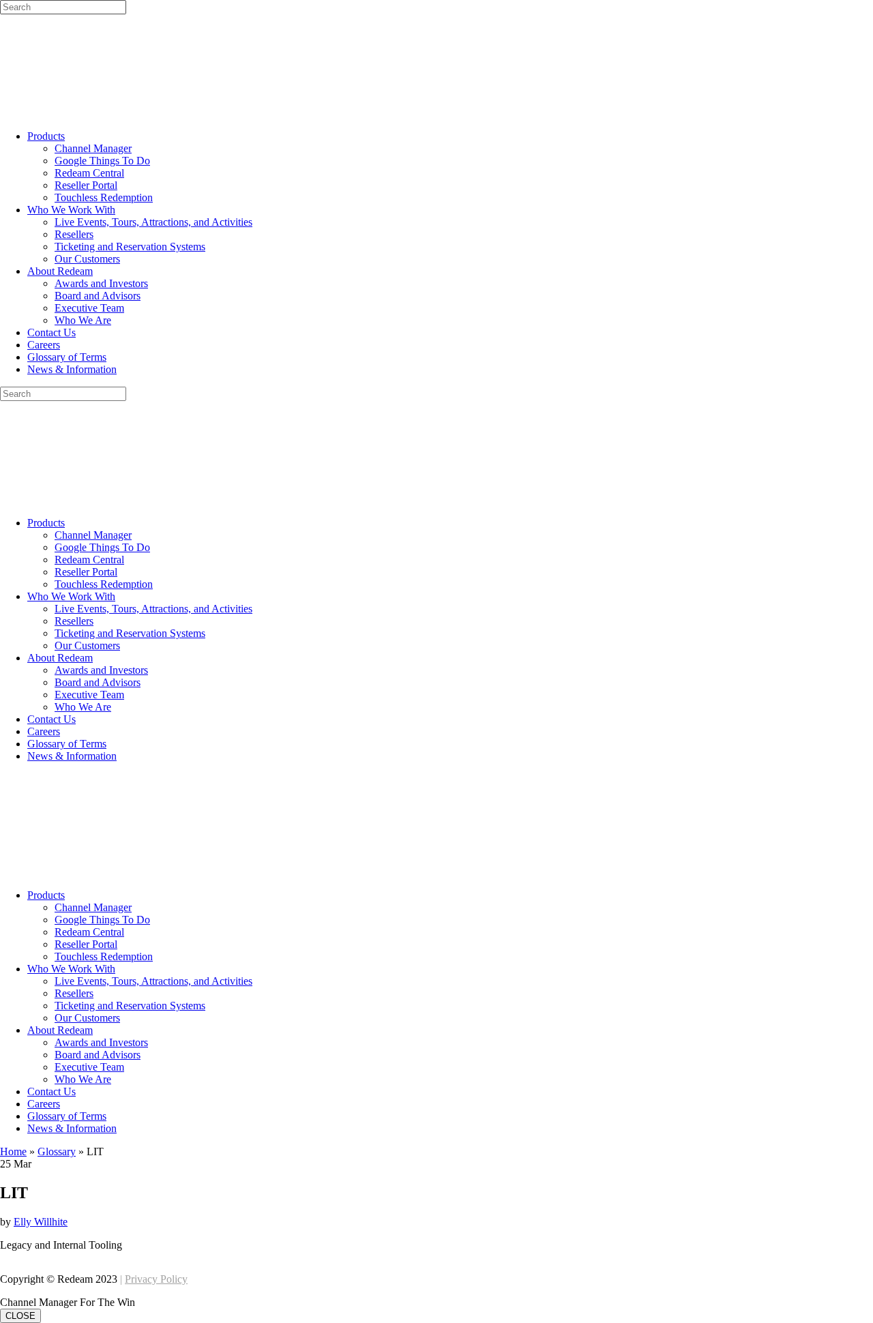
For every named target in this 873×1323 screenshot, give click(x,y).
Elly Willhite (41, 1222)
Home (13, 1151)
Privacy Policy (156, 1279)
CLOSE (20, 1316)
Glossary (57, 1151)
